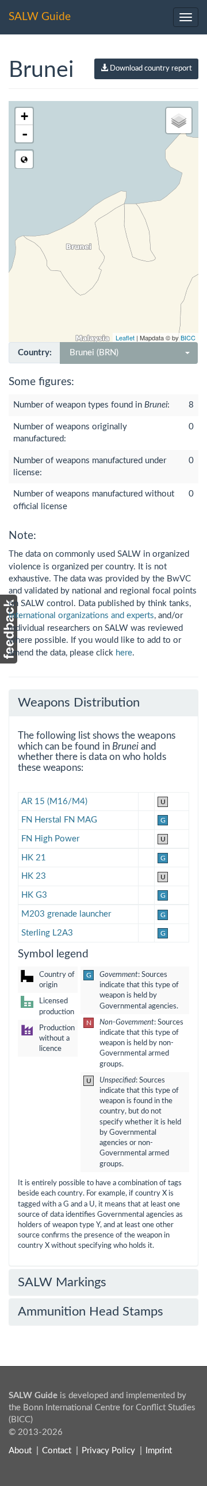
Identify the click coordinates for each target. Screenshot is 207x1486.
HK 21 (33, 857)
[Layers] (178, 120)
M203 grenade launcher (66, 914)
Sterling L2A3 (47, 933)
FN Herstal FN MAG (59, 820)
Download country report (150, 68)
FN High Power (50, 839)
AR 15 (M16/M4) (54, 801)
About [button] (20, 1450)
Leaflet (125, 337)
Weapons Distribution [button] (79, 702)
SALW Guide (40, 16)
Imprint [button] (158, 1450)
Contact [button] (56, 1450)
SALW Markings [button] (62, 1282)
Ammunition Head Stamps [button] (90, 1311)
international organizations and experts (81, 615)
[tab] (103, 702)
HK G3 (34, 895)
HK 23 (33, 876)
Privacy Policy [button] (108, 1450)
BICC (188, 337)
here (124, 653)
